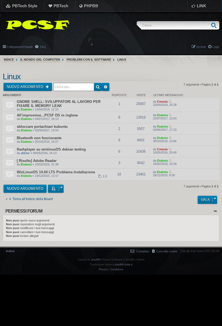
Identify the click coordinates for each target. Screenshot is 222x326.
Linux (12, 76)
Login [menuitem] (215, 46)
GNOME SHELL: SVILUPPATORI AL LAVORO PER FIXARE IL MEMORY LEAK (58, 104)
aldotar (25, 153)
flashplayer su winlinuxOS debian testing (51, 149)
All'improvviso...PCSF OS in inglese (47, 115)
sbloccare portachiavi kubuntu (42, 127)
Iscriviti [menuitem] (200, 46)
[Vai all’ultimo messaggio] (169, 101)
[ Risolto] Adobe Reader (37, 161)
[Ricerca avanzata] (105, 87)
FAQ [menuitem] (42, 46)
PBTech (61, 6)
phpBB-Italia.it (123, 264)
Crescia (162, 101)
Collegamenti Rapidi (19, 46)
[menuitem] (164, 251)
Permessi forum (23, 211)
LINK (201, 6)
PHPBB (91, 6)
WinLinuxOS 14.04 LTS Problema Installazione (56, 172)
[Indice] (36, 25)
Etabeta (26, 109)
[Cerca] (215, 25)
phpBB (95, 259)
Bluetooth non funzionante (39, 138)
